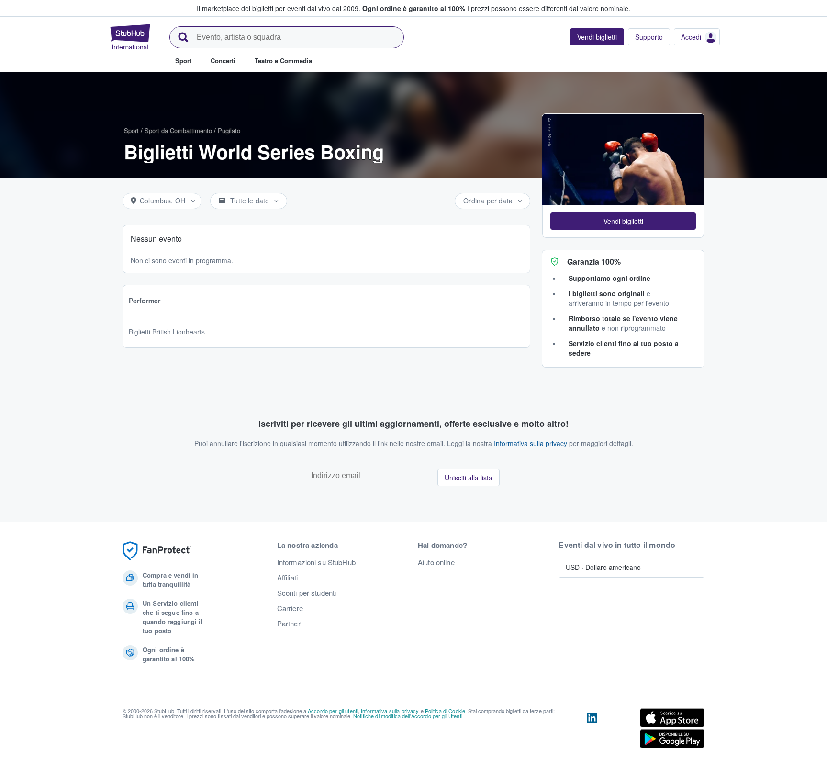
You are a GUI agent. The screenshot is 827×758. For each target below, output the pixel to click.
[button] (623, 221)
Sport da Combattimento (178, 130)
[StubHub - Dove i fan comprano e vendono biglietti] (130, 36)
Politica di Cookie (445, 710)
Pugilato (229, 130)
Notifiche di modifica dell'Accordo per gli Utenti (407, 716)
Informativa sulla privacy (530, 443)
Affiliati (287, 577)
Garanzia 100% (594, 261)
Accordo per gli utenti (333, 710)
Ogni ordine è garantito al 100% (413, 8)
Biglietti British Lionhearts (167, 331)
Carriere (290, 608)
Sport (131, 130)
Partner (289, 623)
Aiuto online (436, 562)
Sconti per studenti (306, 593)
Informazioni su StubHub (316, 562)
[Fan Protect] (157, 551)
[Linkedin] (592, 730)
